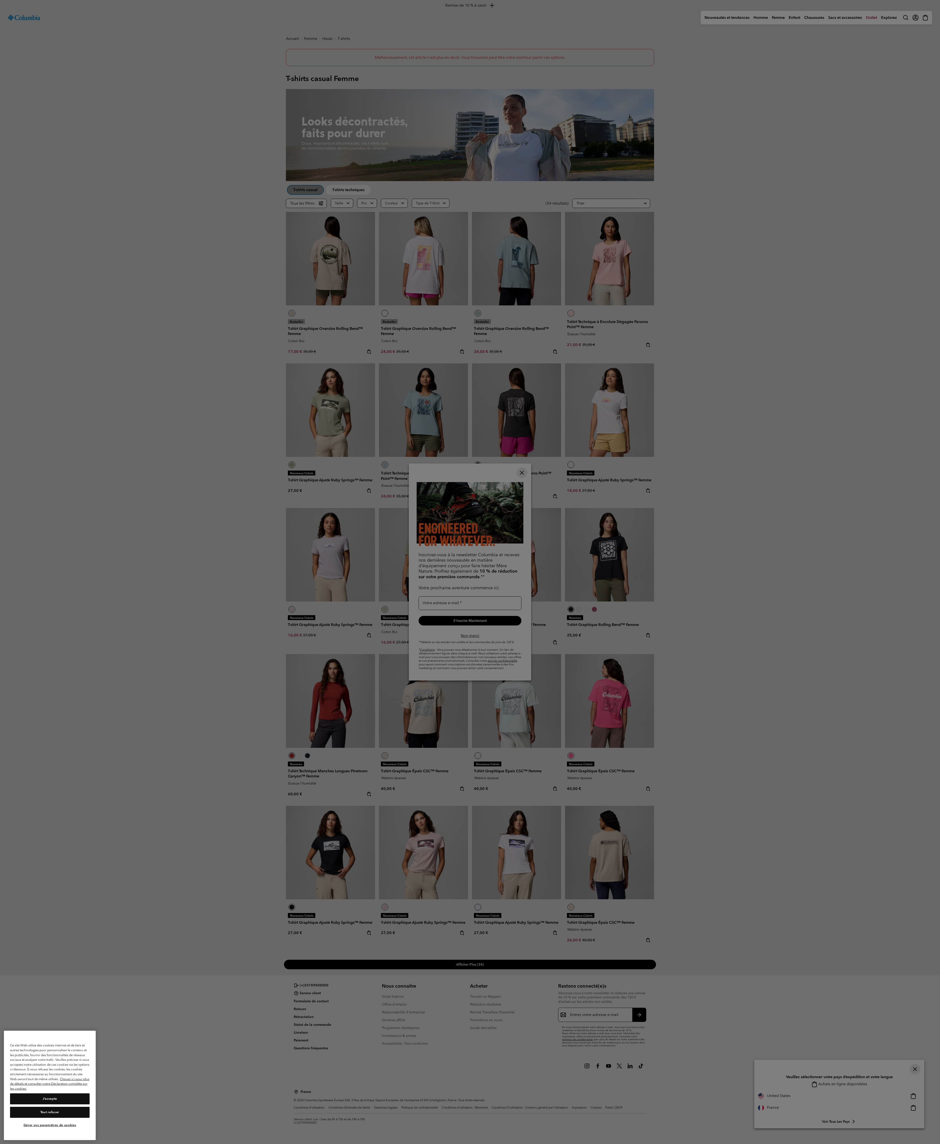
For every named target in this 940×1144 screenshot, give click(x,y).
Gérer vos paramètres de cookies (50, 1125)
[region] (50, 1085)
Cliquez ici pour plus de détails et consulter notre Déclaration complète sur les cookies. (49, 1084)
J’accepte (50, 1099)
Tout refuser (49, 1112)
